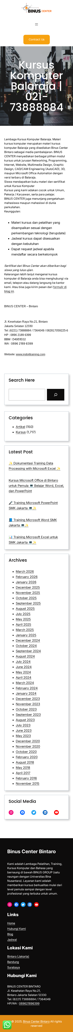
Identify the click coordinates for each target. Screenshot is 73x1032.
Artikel (20, 427)
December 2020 (28, 741)
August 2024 (25, 656)
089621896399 (29, 1003)
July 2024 (23, 661)
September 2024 (28, 651)
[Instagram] (11, 812)
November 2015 (27, 783)
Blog (10, 934)
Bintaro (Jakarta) (18, 956)
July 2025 (23, 614)
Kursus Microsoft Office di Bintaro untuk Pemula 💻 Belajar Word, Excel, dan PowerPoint (36, 485)
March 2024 (25, 683)
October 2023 (26, 709)
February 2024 (27, 688)
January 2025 (26, 635)
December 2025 (28, 587)
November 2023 (28, 704)
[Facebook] (22, 812)
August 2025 (25, 608)
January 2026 (26, 582)
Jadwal (12, 939)
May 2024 (23, 672)
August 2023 (25, 720)
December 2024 (28, 640)
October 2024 (26, 646)
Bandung (13, 962)
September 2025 (28, 603)
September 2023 (28, 714)
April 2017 (23, 773)
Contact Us (36, 39)
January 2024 (26, 693)
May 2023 (23, 736)
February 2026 (27, 577)
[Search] (55, 395)
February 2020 (27, 757)
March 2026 (25, 571)
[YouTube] (56, 812)
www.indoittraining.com (30, 354)
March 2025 (25, 630)
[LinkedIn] (45, 812)
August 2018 (25, 762)
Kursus (21, 432)
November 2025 (28, 593)
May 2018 (23, 767)
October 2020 (26, 752)
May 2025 (23, 619)
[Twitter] (33, 812)
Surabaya (13, 967)
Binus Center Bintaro (31, 851)
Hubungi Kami (16, 928)
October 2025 (26, 598)
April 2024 (23, 677)
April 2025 (23, 624)
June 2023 (24, 730)
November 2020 (28, 746)
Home (11, 923)
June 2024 (24, 667)
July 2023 (23, 725)
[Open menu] (36, 24)
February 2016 (26, 778)
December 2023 (28, 699)
